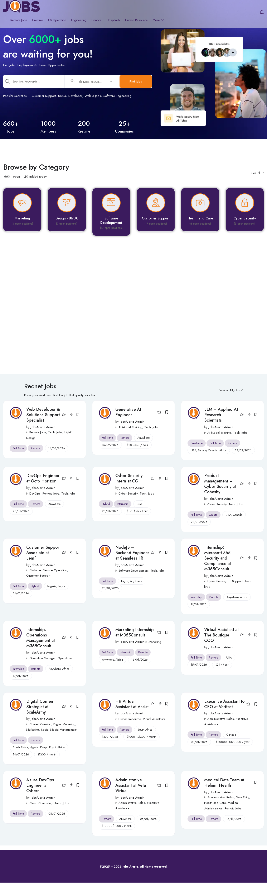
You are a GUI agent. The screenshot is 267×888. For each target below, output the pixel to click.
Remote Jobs (18, 20)
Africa (223, 450)
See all (256, 173)
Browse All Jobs (229, 390)
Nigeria (51, 586)
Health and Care (215, 802)
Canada (213, 450)
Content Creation (40, 724)
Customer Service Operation (48, 570)
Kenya (44, 747)
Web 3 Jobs (93, 96)
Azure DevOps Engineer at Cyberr (40, 785)
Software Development (133, 570)
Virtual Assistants (154, 719)
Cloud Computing (41, 803)
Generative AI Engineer (128, 412)
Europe (202, 450)
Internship (122, 504)
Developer (75, 96)
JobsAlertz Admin (43, 427)
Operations (65, 658)
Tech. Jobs (55, 432)
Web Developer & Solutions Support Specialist (43, 414)
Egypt (52, 747)
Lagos (61, 586)
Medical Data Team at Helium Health (224, 782)
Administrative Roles (220, 718)
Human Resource (136, 20)
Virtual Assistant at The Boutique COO (221, 635)
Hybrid (106, 504)
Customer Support (44, 96)
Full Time (18, 448)
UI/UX (62, 96)
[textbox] (90, 81)
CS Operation (57, 20)
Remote (35, 448)
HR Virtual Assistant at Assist (132, 704)
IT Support (236, 581)
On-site (213, 515)
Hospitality (113, 20)
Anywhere (143, 438)
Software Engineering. (117, 96)
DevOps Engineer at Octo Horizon (42, 478)
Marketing (155, 642)
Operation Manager (42, 658)
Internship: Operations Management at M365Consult (40, 638)
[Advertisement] (127, 311)
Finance (97, 20)
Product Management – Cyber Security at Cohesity (220, 484)
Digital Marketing (64, 724)
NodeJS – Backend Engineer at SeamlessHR (132, 552)
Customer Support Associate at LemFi (43, 552)
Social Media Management (59, 729)
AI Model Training (130, 427)
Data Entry (242, 797)
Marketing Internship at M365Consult (134, 632)
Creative (37, 20)
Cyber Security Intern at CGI (128, 478)
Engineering (79, 20)
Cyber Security (128, 493)
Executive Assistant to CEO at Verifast (224, 704)
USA (193, 450)
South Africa (20, 747)
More (157, 20)
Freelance (197, 443)
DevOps (34, 493)
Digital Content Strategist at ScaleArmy (40, 706)
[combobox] (92, 81)
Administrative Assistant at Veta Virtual (130, 785)
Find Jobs (136, 81)
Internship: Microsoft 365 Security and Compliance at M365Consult (217, 558)
